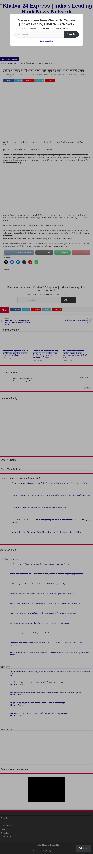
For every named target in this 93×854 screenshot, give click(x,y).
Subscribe (71, 34)
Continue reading (46, 41)
